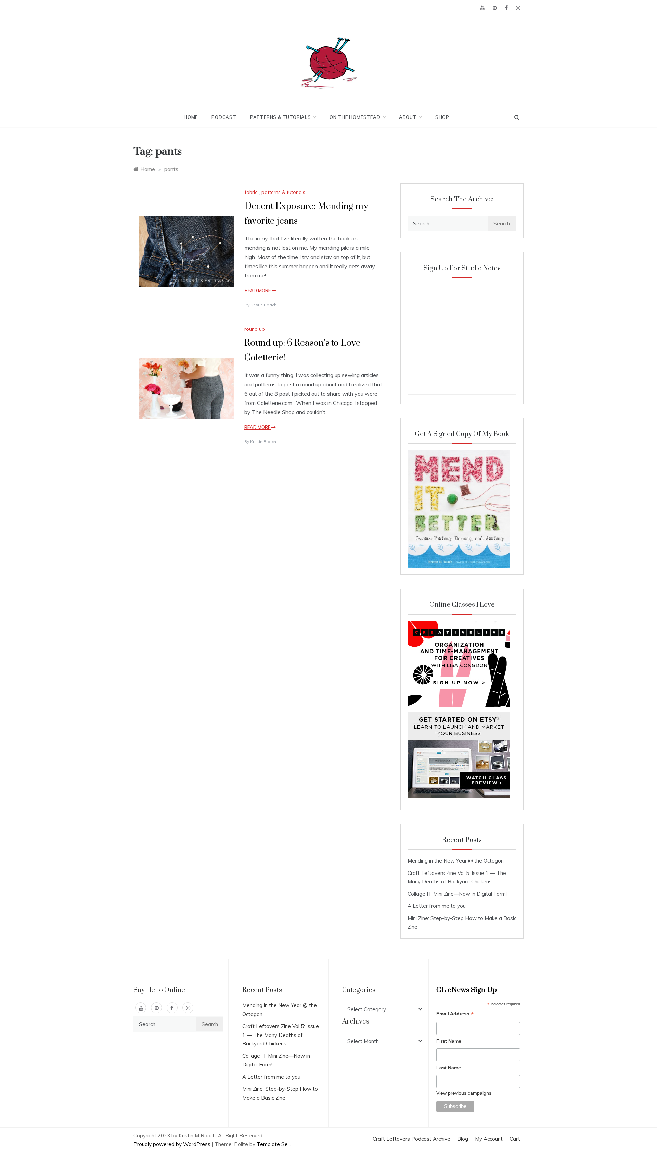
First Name (448, 1041)
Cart (515, 1139)
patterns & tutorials (283, 192)
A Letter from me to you (437, 906)
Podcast (223, 117)
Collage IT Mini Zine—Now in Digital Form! (457, 894)
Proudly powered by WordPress (172, 1144)
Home (191, 117)
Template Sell (273, 1144)
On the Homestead (355, 117)
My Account (489, 1139)
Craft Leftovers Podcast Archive (411, 1139)
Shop (442, 117)
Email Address (455, 1014)
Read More (258, 290)
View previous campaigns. (464, 1093)
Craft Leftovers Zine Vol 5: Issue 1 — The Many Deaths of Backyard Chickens (280, 1035)
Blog (462, 1139)
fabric (251, 192)
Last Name (448, 1067)
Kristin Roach (263, 304)
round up (254, 329)
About (408, 117)
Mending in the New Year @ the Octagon (456, 860)
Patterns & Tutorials (280, 117)
